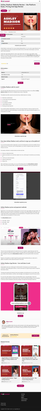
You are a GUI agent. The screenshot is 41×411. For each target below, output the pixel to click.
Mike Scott (9, 321)
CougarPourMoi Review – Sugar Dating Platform (9, 378)
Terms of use (3, 403)
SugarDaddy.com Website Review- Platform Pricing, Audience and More (10, 359)
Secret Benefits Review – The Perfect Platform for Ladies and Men (30, 359)
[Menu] (39, 1)
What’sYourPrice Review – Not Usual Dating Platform (29, 378)
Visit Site (37, 63)
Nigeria (22, 397)
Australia (23, 394)
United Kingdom (24, 398)
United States (24, 400)
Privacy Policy (3, 404)
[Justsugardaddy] (5, 1)
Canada (22, 395)
